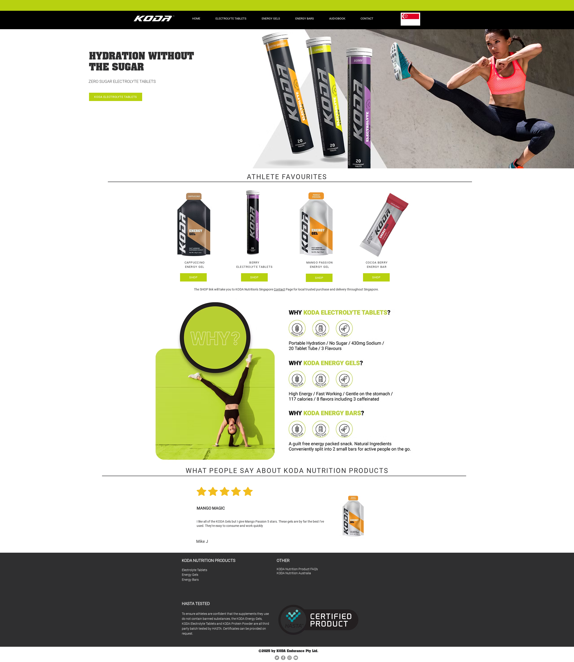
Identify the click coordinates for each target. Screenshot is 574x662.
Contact (279, 289)
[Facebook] (283, 657)
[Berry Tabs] (285, 541)
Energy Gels (190, 574)
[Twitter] (277, 657)
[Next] (560, 515)
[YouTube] (296, 657)
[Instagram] (289, 657)
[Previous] (13, 515)
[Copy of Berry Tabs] (289, 541)
